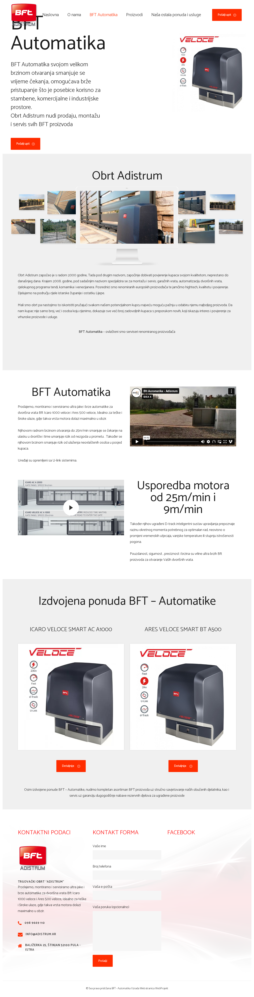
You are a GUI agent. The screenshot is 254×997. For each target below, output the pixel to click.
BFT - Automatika (121, 988)
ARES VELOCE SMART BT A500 (183, 629)
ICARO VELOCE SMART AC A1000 (71, 629)
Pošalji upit (224, 14)
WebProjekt (161, 988)
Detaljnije (68, 765)
